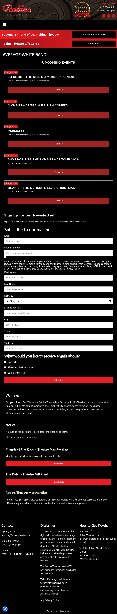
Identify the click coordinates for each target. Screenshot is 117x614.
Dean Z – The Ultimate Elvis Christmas (41, 188)
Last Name (9, 284)
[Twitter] (108, 16)
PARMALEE (16, 131)
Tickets (58, 89)
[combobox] (7, 253)
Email (7, 236)
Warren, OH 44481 (106, 10)
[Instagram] (113, 16)
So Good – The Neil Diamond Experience (42, 77)
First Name (10, 272)
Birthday (8, 296)
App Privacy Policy (49, 600)
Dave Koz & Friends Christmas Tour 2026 (43, 159)
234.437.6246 (109, 3)
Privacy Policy (73, 268)
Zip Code (9, 343)
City (6, 319)
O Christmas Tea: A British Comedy (38, 105)
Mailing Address (12, 308)
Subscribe (58, 380)
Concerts (12, 362)
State (7, 331)
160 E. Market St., (88, 555)
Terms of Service (52, 268)
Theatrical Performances (20, 367)
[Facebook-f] (103, 16)
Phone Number (12, 247)
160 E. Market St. (107, 7)
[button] (4, 24)
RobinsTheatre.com (80, 402)
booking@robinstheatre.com (16, 535)
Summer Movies (16, 373)
